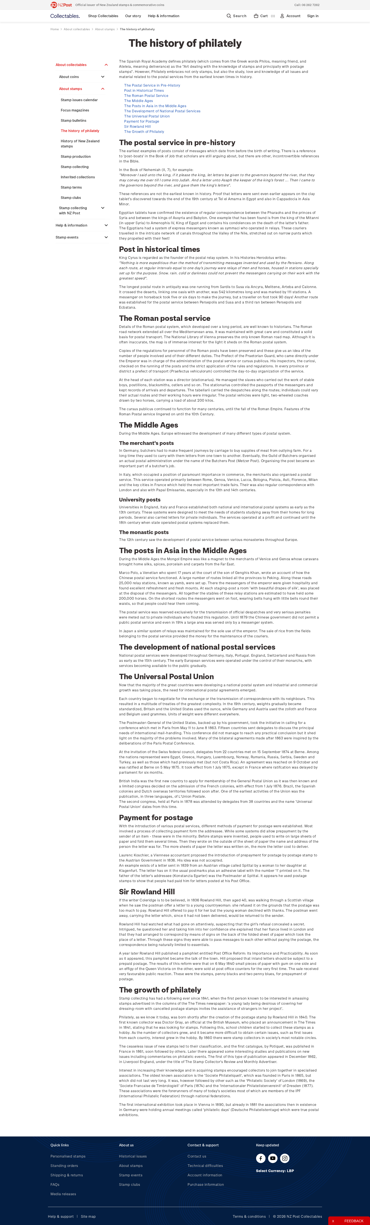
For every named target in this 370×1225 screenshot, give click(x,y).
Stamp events (67, 237)
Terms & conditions (249, 1216)
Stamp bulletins (73, 120)
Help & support (61, 1216)
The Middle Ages (138, 101)
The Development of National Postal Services (162, 111)
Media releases (63, 1194)
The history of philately (80, 131)
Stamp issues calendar (79, 100)
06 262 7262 (310, 5)
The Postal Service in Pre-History (152, 85)
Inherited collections (78, 177)
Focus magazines (75, 110)
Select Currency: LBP (275, 1171)
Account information (205, 1175)
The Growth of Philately (144, 131)
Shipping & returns (67, 1175)
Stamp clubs (71, 197)
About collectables (71, 65)
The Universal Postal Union (147, 116)
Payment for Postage (141, 121)
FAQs (55, 1184)
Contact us (197, 1156)
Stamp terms (71, 187)
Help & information (71, 225)
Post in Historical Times (144, 90)
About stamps (70, 89)
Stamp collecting (75, 167)
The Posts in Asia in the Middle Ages (155, 106)
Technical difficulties (205, 1165)
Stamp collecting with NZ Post (73, 210)
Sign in (313, 16)
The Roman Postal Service (146, 95)
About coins (69, 77)
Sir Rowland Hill (137, 126)
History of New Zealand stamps (80, 143)
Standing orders (64, 1165)
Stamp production (76, 156)
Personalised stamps (68, 1156)
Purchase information (206, 1184)
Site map (88, 1216)
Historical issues (133, 1156)
